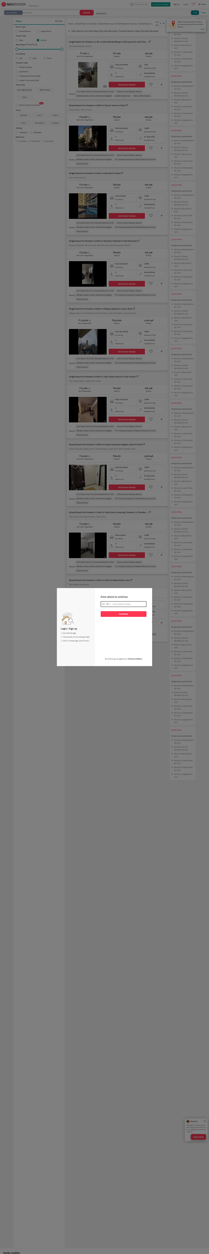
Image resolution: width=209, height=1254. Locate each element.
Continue (123, 613)
